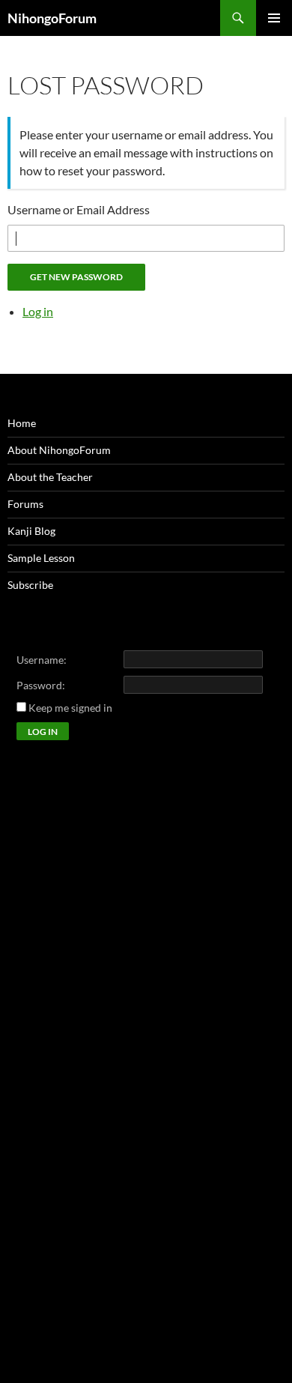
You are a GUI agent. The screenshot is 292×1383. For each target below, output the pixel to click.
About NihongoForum (59, 450)
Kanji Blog (31, 530)
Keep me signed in (70, 707)
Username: (41, 659)
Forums (25, 503)
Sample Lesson (41, 557)
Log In (43, 731)
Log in (37, 311)
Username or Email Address (78, 209)
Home (21, 423)
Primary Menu (274, 18)
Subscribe (30, 584)
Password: (40, 685)
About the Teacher (50, 476)
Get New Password (76, 276)
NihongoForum (52, 18)
